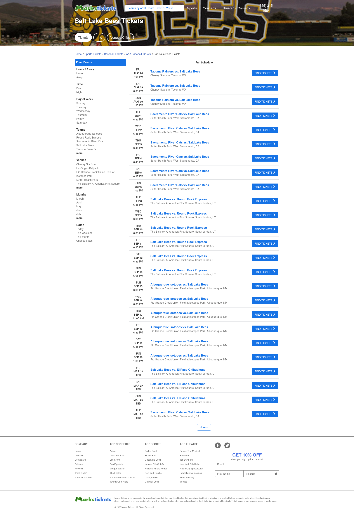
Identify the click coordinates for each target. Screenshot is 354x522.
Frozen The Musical (190, 450)
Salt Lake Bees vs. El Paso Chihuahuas (177, 369)
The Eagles (115, 472)
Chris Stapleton (117, 455)
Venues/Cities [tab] (120, 37)
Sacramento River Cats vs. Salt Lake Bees (179, 114)
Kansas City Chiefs (154, 464)
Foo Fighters (116, 464)
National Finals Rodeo (156, 468)
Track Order (81, 472)
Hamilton (184, 455)
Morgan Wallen (117, 468)
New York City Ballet (190, 464)
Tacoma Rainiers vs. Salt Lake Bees (175, 71)
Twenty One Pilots (119, 481)
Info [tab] (99, 37)
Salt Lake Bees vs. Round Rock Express (178, 199)
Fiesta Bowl (151, 455)
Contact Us (80, 459)
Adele (113, 450)
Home (78, 450)
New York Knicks (153, 472)
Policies (79, 464)
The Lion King (187, 477)
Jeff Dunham (186, 459)
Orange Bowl (151, 477)
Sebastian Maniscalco (191, 472)
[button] (192, 8)
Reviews (79, 468)
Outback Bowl (152, 481)
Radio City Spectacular (191, 468)
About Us (79, 455)
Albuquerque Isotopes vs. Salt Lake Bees (179, 284)
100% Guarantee (83, 477)
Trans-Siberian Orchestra (122, 477)
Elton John (115, 459)
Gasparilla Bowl (153, 459)
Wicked (183, 481)
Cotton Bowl (151, 450)
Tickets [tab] (83, 37)
